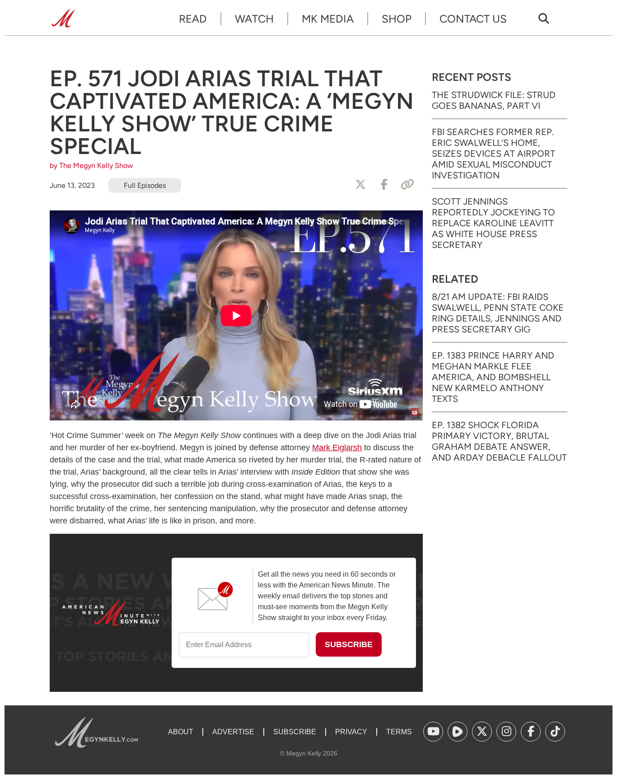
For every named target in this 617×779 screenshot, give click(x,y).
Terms (399, 732)
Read (193, 18)
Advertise (233, 732)
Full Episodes (145, 185)
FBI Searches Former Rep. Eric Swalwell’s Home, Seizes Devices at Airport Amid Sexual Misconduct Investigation (493, 153)
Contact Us (473, 18)
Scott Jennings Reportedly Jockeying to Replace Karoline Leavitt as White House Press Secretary (493, 223)
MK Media (328, 18)
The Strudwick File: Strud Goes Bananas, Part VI (494, 100)
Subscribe (294, 732)
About (180, 732)
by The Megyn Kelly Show (91, 165)
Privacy (351, 732)
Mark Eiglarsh (337, 447)
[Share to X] (360, 185)
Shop (396, 18)
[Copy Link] (407, 185)
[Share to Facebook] (384, 185)
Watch (254, 18)
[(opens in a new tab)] (433, 732)
